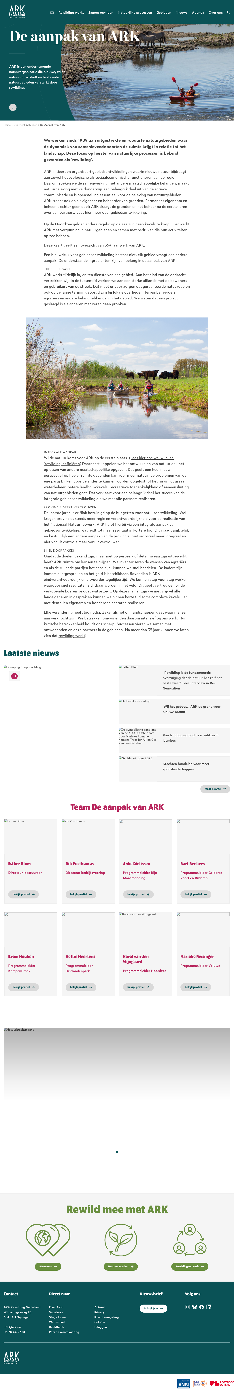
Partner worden (118, 1266)
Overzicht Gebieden (25, 125)
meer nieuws (213, 789)
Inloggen (100, 1327)
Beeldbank (56, 1327)
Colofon (99, 1322)
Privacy (99, 1312)
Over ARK (56, 1307)
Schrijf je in (151, 1308)
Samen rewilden (100, 12)
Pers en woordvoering (64, 1332)
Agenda (198, 12)
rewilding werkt (71, 635)
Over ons (216, 12)
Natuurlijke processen (135, 12)
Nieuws (182, 12)
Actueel (99, 1307)
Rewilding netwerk (187, 1266)
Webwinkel (57, 1322)
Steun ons (45, 1266)
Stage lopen (57, 1317)
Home (52, 12)
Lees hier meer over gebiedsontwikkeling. (111, 212)
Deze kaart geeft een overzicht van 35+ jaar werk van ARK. (94, 245)
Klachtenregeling (106, 1317)
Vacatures (56, 1312)
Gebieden (163, 12)
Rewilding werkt (71, 12)
